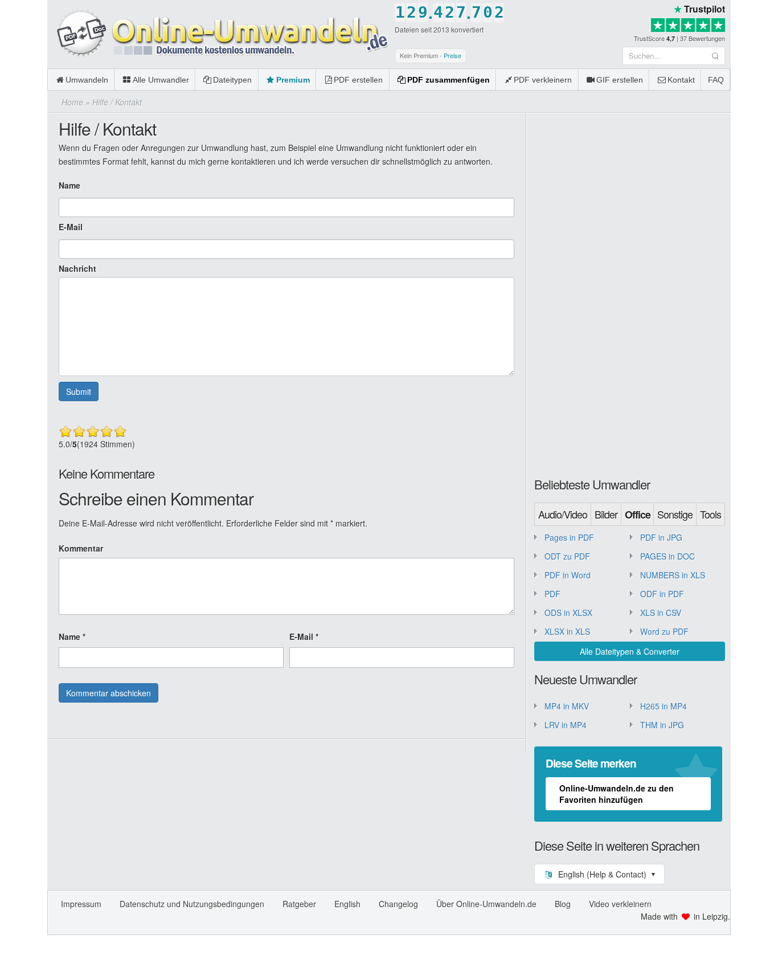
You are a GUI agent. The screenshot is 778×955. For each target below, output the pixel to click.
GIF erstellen (619, 79)
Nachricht (77, 268)
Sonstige (675, 514)
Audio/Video (562, 514)
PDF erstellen (358, 79)
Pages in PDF (569, 537)
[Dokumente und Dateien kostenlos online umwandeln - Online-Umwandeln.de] (218, 33)
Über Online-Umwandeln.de (486, 903)
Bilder (606, 514)
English (347, 903)
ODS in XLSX (568, 612)
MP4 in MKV (566, 706)
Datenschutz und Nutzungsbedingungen (192, 903)
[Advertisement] (619, 293)
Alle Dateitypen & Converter (629, 651)
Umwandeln (86, 79)
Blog (563, 903)
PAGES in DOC (667, 556)
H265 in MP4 (663, 706)
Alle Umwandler (161, 79)
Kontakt (681, 79)
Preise (452, 55)
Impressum (81, 903)
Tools (710, 514)
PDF (552, 593)
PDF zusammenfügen (448, 79)
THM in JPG (662, 724)
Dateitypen (232, 79)
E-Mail (71, 226)
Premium (293, 79)
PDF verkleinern (543, 79)
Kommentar (81, 548)
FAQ (716, 79)
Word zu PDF (664, 631)
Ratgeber (299, 903)
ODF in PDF (662, 593)
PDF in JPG (661, 537)
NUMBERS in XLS (672, 575)
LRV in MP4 (565, 724)
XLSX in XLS (567, 631)
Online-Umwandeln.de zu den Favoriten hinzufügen (616, 793)
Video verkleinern (620, 903)
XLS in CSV (660, 612)
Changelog (398, 903)
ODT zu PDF (567, 556)
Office (637, 514)
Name (69, 185)
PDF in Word (567, 575)
